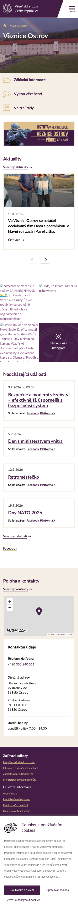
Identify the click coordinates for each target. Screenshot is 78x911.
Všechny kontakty (15, 589)
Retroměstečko (23, 477)
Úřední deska (10, 793)
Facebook (33, 413)
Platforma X (47, 413)
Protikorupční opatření (15, 805)
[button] (39, 611)
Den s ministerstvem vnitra (35, 441)
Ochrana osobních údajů (42, 858)
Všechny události (15, 536)
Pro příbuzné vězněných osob (19, 762)
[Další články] (45, 260)
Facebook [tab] (10, 548)
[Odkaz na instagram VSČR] (19, 303)
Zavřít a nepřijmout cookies (23, 899)
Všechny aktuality (15, 167)
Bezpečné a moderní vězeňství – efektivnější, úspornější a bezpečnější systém (39, 400)
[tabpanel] (39, 556)
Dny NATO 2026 (25, 513)
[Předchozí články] (33, 260)
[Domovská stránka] (4, 25)
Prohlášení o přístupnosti (16, 799)
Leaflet (52, 634)
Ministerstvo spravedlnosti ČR (19, 779)
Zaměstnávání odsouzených (18, 774)
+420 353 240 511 (21, 664)
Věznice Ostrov (18, 25)
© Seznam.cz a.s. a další (64, 634)
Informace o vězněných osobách (20, 768)
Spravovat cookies (57, 890)
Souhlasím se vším (22, 890)
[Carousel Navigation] (39, 260)
